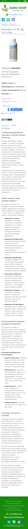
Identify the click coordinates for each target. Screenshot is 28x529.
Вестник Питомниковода (13, 503)
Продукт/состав (6, 98)
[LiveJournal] (11, 120)
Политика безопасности (13, 507)
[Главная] (2, 24)
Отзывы (13, 125)
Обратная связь (20, 505)
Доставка (13, 501)
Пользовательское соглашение (13, 510)
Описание (5, 125)
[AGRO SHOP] (14, 7)
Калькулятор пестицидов (8, 505)
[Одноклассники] (5, 120)
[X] (9, 120)
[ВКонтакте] (2, 120)
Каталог (6, 24)
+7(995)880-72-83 (15, 15)
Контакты (19, 501)
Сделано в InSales (8, 525)
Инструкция (6, 128)
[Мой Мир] (7, 120)
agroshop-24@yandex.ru (15, 517)
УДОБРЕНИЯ (12, 24)
